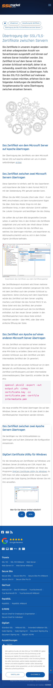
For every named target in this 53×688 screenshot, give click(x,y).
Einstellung (15, 674)
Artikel (18, 162)
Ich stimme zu (35, 674)
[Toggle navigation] (49, 5)
